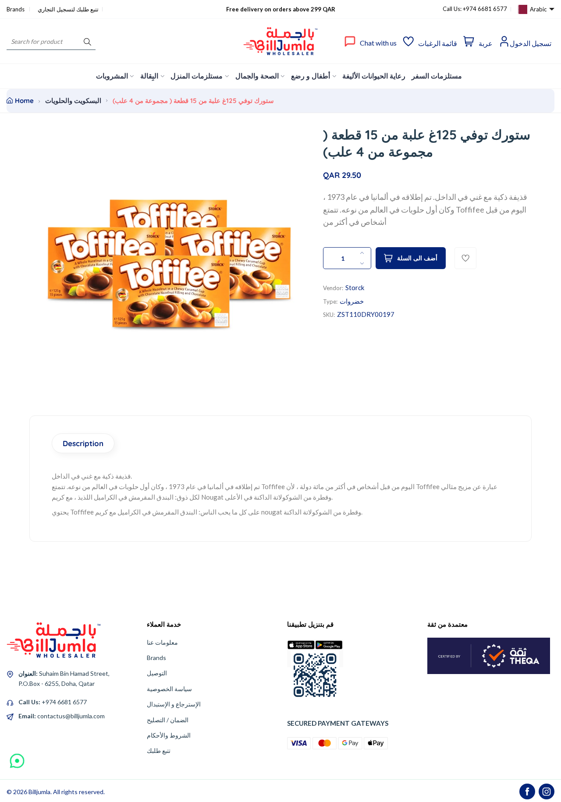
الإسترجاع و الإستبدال (174, 704)
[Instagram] (546, 791)
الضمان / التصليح (167, 720)
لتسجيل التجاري (56, 9)
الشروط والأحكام (169, 735)
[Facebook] (527, 791)
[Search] (87, 41)
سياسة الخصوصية (169, 688)
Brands (16, 9)
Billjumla (39, 791)
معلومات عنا (162, 642)
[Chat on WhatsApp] (17, 758)
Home (24, 100)
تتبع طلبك (158, 750)
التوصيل (157, 673)
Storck (354, 287)
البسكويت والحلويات (73, 100)
